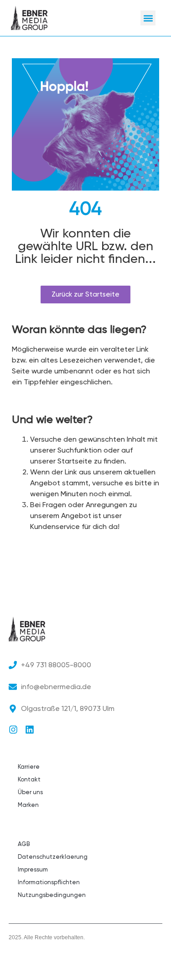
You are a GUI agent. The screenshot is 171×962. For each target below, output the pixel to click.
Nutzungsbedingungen (52, 894)
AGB (24, 844)
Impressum (33, 869)
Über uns (30, 792)
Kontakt (29, 779)
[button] (147, 17)
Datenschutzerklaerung (53, 856)
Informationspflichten (49, 882)
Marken (28, 804)
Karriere (29, 766)
